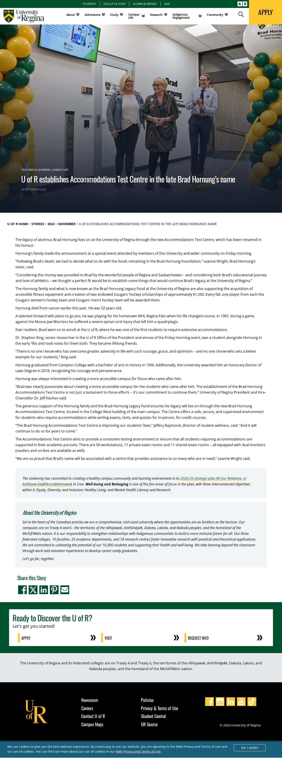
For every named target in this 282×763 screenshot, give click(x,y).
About (70, 15)
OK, (249, 748)
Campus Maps (92, 724)
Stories (38, 224)
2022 (51, 224)
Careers (87, 708)
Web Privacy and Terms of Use (138, 751)
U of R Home (17, 224)
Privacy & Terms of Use (159, 708)
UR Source (149, 724)
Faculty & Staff (115, 4)
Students (89, 4)
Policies (147, 700)
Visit (108, 638)
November (66, 224)
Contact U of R (93, 716)
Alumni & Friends (145, 4)
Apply (25, 638)
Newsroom (89, 700)
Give (167, 4)
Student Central (153, 716)
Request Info (198, 638)
